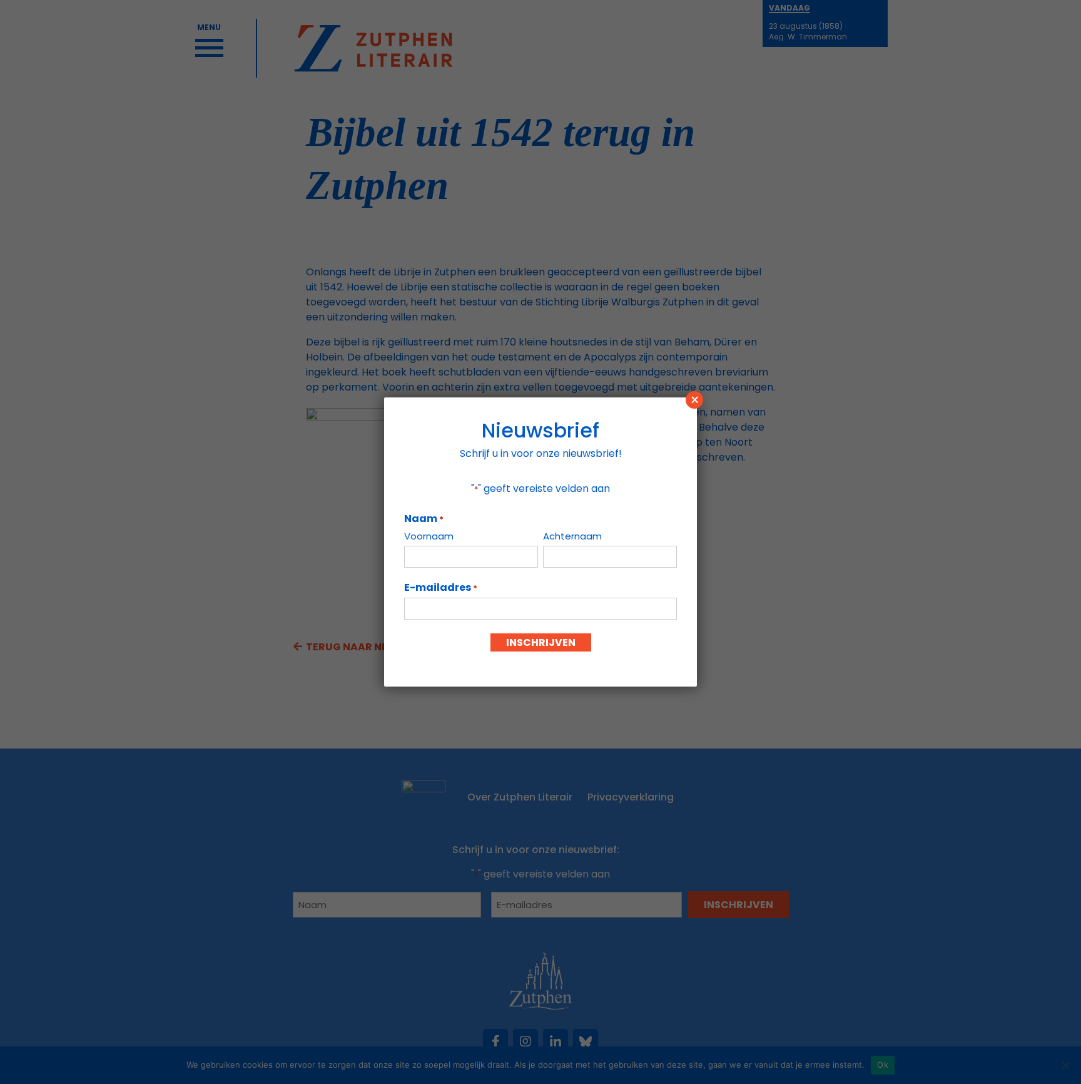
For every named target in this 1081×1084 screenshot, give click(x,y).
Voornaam (429, 536)
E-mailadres (440, 588)
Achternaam (572, 536)
